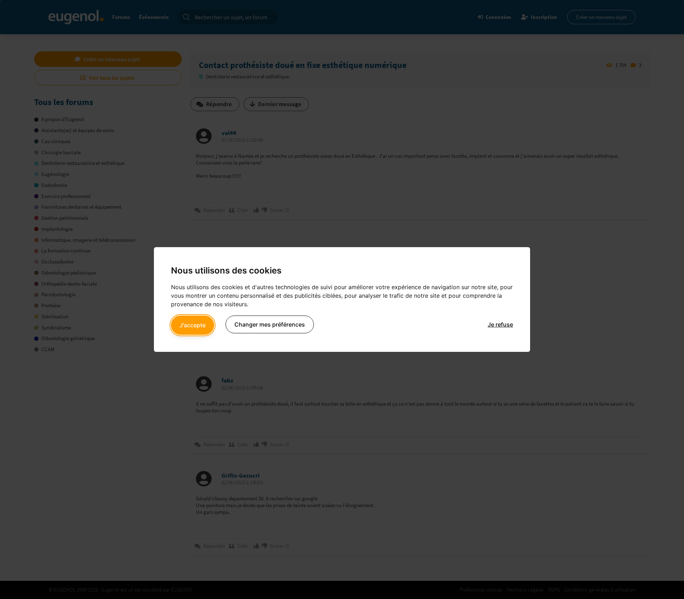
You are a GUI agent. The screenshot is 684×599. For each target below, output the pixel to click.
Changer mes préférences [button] (269, 324)
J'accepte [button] (193, 325)
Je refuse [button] (500, 324)
